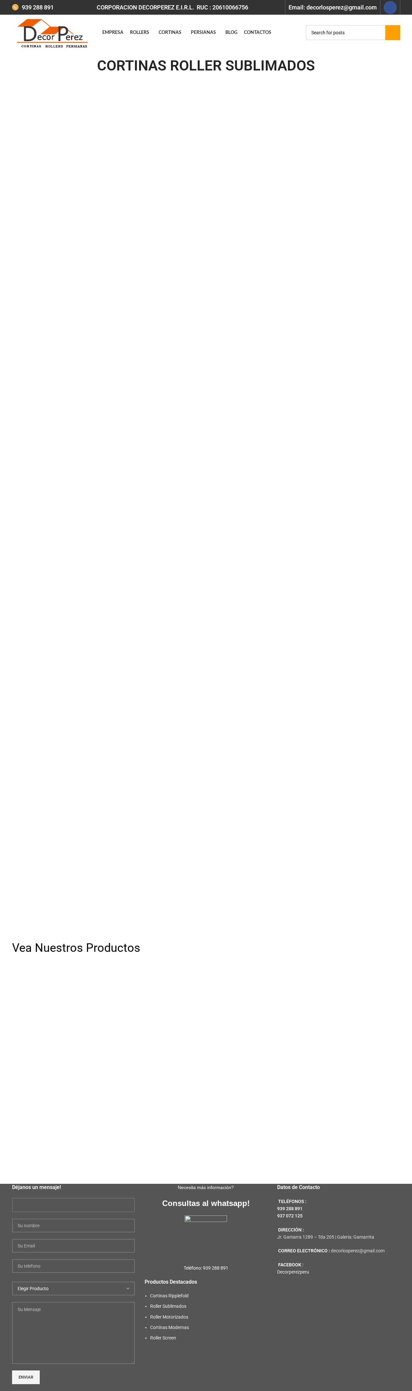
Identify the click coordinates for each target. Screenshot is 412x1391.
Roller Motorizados (169, 1317)
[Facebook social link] (390, 7)
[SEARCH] (392, 32)
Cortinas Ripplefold (169, 1295)
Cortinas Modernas (169, 1327)
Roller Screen (163, 1337)
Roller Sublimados (168, 1306)
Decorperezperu (293, 1272)
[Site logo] (54, 32)
